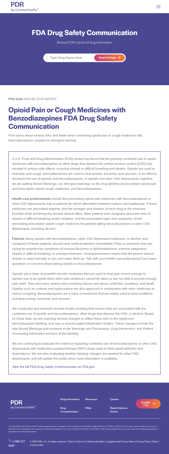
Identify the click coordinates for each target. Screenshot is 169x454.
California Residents (95, 441)
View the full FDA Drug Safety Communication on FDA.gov (53, 366)
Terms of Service (76, 441)
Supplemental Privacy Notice (121, 441)
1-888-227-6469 (17, 443)
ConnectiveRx (36, 445)
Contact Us (145, 403)
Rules (155, 441)
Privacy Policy (144, 441)
